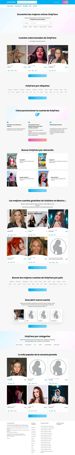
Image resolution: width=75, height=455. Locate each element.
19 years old (16, 89)
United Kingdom (25, 281)
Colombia (43, 286)
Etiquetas (35, 6)
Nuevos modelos (19, 344)
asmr (34, 92)
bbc (54, 92)
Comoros (49, 286)
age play (50, 89)
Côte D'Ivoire (64, 286)
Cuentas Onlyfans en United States (47, 426)
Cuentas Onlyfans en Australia (46, 435)
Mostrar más (37, 98)
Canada (35, 281)
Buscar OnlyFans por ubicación (37, 190)
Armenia (63, 281)
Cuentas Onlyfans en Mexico (46, 447)
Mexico (24, 6)
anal (9, 92)
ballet (51, 92)
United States (18, 281)
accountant (41, 89)
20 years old (22, 89)
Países (30, 6)
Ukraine (31, 281)
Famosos (65, 2)
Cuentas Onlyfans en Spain (45, 444)
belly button (14, 94)
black (42, 94)
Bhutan (46, 284)
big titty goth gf (21, 94)
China (39, 286)
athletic (41, 92)
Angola (54, 281)
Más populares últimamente (37, 416)
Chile (35, 286)
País (35, 344)
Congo (53, 286)
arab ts (23, 92)
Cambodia (15, 286)
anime (13, 92)
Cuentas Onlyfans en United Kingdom (47, 428)
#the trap (50, 26)
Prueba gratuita (18, 6)
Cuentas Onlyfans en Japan (46, 440)
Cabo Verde (20, 286)
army (27, 92)
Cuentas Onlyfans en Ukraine (46, 431)
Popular (40, 344)
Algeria (45, 281)
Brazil (65, 284)
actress (46, 89)
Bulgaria (9, 286)
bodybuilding (59, 94)
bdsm (66, 92)
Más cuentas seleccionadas (37, 75)
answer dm (18, 92)
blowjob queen (47, 94)
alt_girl (61, 89)
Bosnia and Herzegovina (53, 284)
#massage (25, 26)
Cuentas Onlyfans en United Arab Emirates (47, 452)
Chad (31, 286)
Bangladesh (12, 281)
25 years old (28, 89)
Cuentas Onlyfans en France (46, 436)
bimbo (33, 94)
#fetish (30, 26)
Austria (15, 284)
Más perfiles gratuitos (37, 267)
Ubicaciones (56, 2)
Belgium (33, 284)
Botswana (61, 284)
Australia (10, 284)
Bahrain (24, 284)
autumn (46, 92)
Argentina (58, 281)
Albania (40, 281)
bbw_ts (61, 92)
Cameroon (26, 286)
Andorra (49, 281)
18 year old (10, 89)
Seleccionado (56, 344)
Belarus (29, 284)
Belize (38, 284)
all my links (56, 89)
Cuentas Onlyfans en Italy (45, 442)
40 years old (34, 89)
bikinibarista (28, 94)
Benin (42, 284)
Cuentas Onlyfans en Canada (46, 429)
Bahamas (19, 284)
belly (9, 94)
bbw (57, 92)
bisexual (37, 94)
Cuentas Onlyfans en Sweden (46, 445)
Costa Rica (59, 286)
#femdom (36, 26)
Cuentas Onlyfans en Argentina (46, 433)
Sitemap (8, 438)
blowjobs (53, 94)
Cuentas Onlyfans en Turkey (46, 449)
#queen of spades (43, 26)
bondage (64, 94)
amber (65, 89)
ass (37, 92)
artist (31, 92)
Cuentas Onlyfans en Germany (46, 438)
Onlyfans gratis (10, 6)
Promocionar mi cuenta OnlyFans (37, 140)
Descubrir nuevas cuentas (37, 326)
